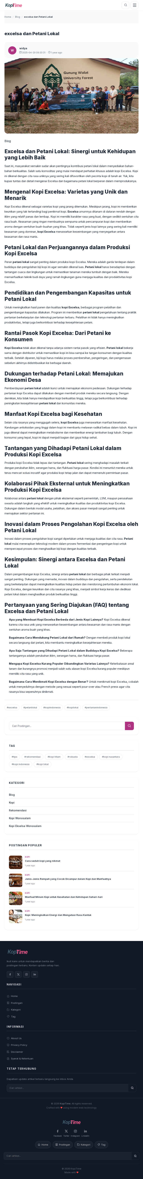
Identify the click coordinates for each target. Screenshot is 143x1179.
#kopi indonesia (20, 764)
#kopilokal (72, 707)
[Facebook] (10, 974)
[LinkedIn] (34, 974)
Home (7, 16)
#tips (14, 756)
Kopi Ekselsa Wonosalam (25, 826)
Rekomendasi (18, 810)
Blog (17, 16)
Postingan (17, 1002)
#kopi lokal (42, 764)
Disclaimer (17, 1051)
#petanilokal (30, 707)
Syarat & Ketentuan (22, 1058)
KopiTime (65, 1103)
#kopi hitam (54, 756)
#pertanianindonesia (96, 707)
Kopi (12, 802)
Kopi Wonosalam (20, 818)
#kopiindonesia (52, 707)
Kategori (16, 1009)
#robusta (73, 756)
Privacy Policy (19, 1044)
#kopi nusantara (111, 756)
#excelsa (12, 707)
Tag (13, 1016)
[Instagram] (26, 974)
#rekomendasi (32, 756)
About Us (16, 1038)
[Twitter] (18, 974)
